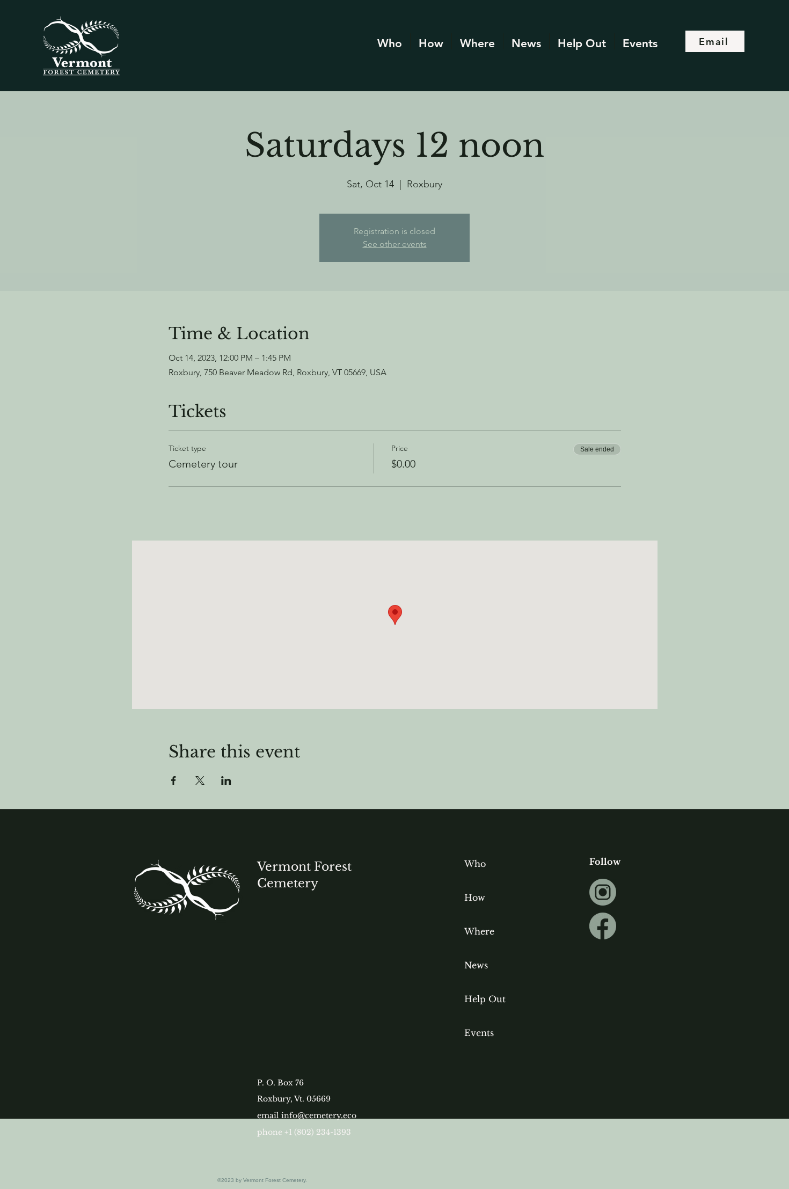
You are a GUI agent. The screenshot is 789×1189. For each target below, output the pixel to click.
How (474, 897)
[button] (526, 41)
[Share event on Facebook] (174, 780)
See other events (395, 244)
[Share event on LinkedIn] (226, 780)
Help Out (485, 999)
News (476, 965)
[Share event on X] (200, 780)
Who (475, 863)
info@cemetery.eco (318, 1115)
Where (479, 931)
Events (479, 1032)
